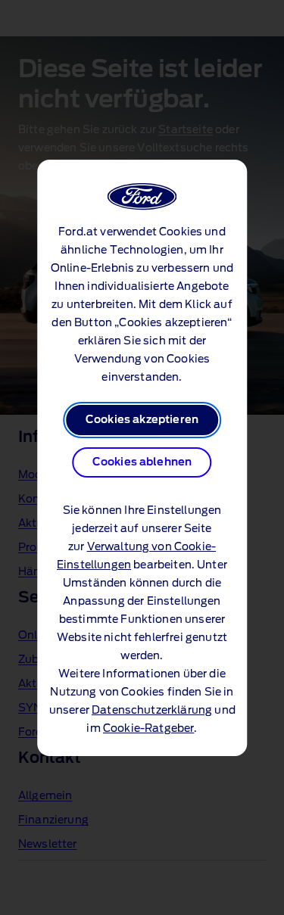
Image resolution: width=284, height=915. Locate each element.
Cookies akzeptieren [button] (142, 420)
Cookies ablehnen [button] (142, 462)
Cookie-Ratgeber (148, 729)
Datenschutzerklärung (152, 710)
